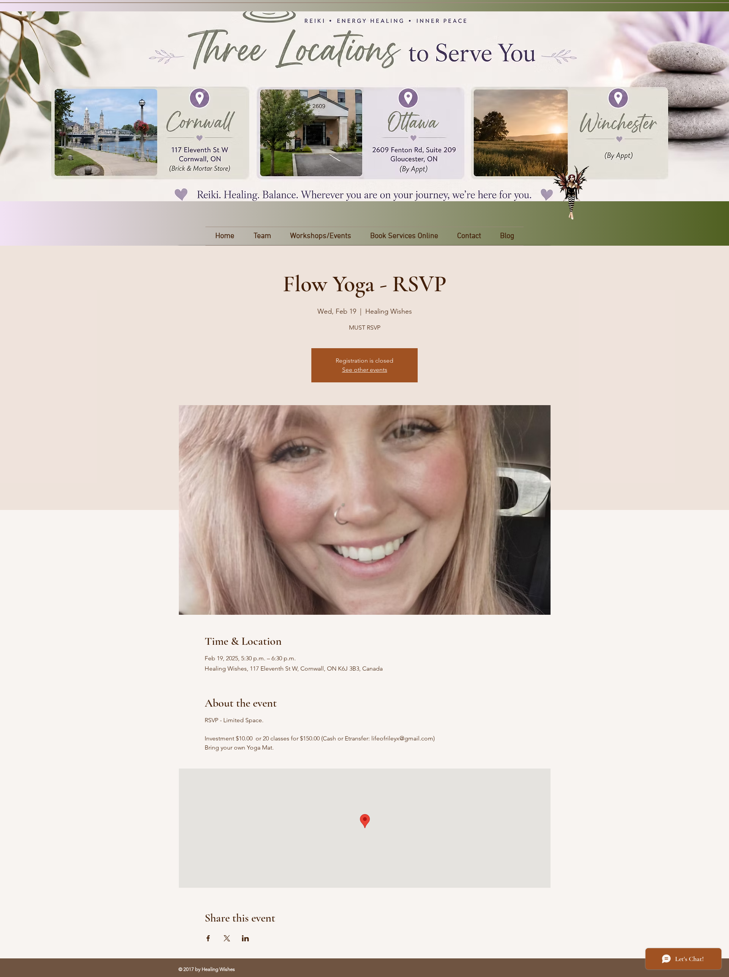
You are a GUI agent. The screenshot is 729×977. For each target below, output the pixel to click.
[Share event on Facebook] (208, 938)
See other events (364, 369)
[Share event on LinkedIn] (245, 938)
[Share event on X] (226, 938)
